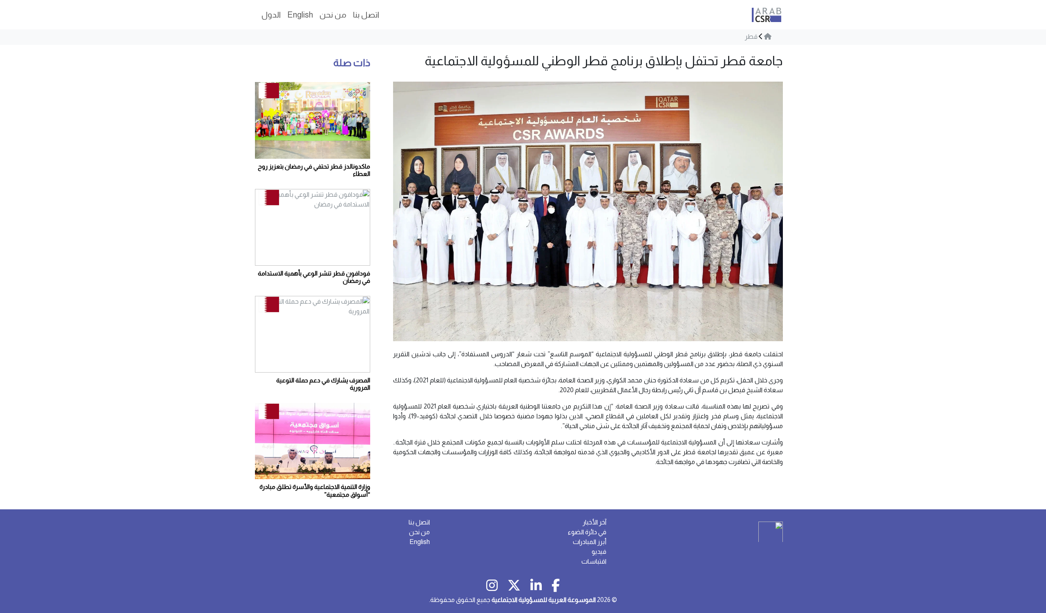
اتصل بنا (419, 522)
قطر (751, 36)
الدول (271, 14)
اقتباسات (593, 561)
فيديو (599, 551)
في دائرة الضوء (587, 532)
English (419, 541)
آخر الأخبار (594, 522)
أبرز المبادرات (589, 541)
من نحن (419, 532)
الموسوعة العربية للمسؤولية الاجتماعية (544, 599)
